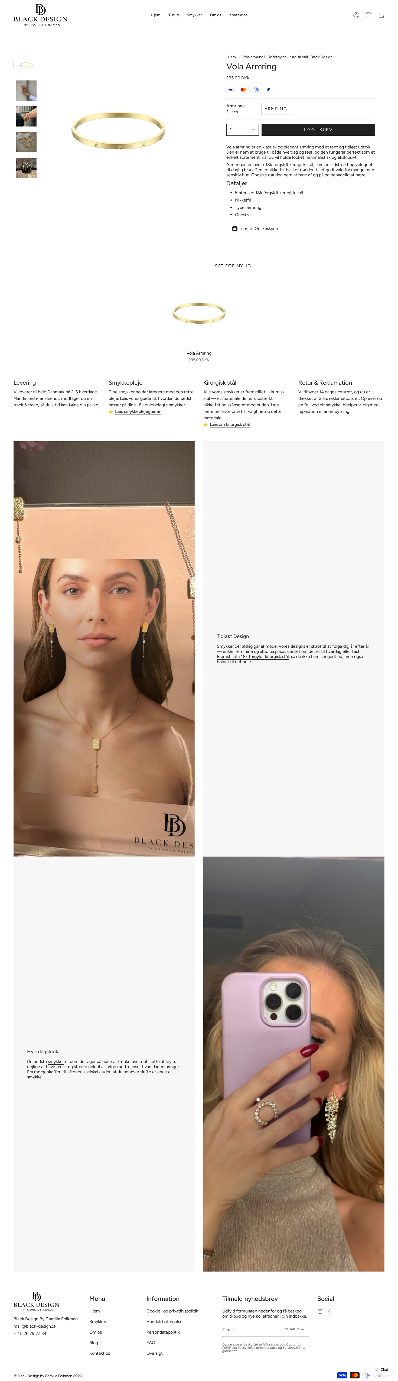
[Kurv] (381, 15)
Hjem (231, 57)
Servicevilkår (292, 1348)
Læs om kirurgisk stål (230, 424)
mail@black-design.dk (35, 1326)
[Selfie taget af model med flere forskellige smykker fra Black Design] (293, 1064)
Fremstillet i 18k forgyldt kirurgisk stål (253, 656)
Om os (95, 1332)
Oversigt (154, 1353)
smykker (56, 1061)
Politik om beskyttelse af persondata (249, 1348)
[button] (194, 15)
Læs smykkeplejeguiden (138, 411)
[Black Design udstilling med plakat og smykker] (104, 649)
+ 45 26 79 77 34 (30, 1333)
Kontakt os (99, 1353)
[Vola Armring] (199, 313)
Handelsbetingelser (165, 1321)
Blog (93, 1342)
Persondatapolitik (163, 1332)
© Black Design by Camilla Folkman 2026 (48, 1376)
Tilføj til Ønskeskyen (258, 228)
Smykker (97, 1321)
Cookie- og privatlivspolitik (172, 1311)
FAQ (150, 1342)
